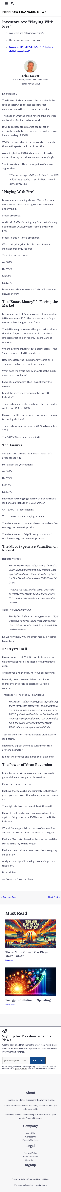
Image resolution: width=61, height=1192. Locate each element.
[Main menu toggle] (6, 3)
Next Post (54, 897)
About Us (30, 1133)
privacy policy (21, 1069)
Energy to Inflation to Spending (28, 1000)
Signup (30, 1165)
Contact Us (30, 1136)
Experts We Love (30, 1140)
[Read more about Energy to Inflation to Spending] (30, 981)
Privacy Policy (30, 1153)
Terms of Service (30, 1156)
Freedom (9, 960)
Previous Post (8, 897)
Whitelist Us (30, 1160)
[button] (12, 3)
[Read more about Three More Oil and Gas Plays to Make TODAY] (30, 933)
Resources (10, 1004)
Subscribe (38, 1060)
